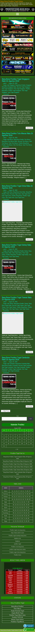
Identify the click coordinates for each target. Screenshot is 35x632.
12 (13, 438)
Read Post (29, 128)
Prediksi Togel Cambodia (14, 369)
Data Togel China (26, 194)
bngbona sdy (17, 538)
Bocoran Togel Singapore (23, 87)
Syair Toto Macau (27, 145)
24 (4, 443)
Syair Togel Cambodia (13, 371)
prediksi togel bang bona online (18, 549)
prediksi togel (17, 544)
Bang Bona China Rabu (19, 192)
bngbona (17, 541)
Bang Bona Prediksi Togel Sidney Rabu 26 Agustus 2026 (16, 246)
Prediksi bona (17, 555)
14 (22, 438)
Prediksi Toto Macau (7, 145)
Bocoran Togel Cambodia (25, 365)
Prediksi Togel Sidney (22, 254)
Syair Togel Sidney (14, 256)
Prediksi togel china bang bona (17, 552)
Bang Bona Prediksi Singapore (23, 85)
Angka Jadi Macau (8, 139)
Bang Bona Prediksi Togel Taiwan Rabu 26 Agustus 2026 (17, 298)
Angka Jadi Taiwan (8, 303)
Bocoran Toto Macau (23, 141)
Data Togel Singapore (7, 88)
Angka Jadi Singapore (9, 85)
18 (8, 441)
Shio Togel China (10, 197)
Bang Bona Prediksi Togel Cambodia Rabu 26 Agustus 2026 (15, 358)
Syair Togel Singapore (13, 92)
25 (8, 443)
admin (4, 83)
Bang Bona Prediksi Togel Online (11, 1)
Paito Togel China (6, 195)
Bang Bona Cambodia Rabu (22, 363)
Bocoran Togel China (15, 194)
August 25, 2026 (13, 83)
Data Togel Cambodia (7, 367)
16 (31, 438)
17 (4, 441)
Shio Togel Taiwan (14, 309)
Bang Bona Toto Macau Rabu (9, 141)
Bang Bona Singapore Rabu (9, 87)
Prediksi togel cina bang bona (17, 530)
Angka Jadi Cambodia (9, 363)
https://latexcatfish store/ (17, 532)
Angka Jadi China (7, 192)
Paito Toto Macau (13, 143)
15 (26, 438)
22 (26, 441)
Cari (18, 416)
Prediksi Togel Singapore (14, 90)
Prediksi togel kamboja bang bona (17, 535)
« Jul (17, 449)
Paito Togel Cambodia (19, 367)
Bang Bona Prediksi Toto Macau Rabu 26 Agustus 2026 (17, 134)
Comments (6, 94)
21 (22, 441)
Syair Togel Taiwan (24, 309)
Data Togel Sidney (17, 253)
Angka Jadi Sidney (8, 251)
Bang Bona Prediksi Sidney (21, 251)
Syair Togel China (19, 197)
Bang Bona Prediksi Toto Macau (22, 139)
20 (17, 441)
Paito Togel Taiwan (11, 307)
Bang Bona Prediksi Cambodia (10, 365)
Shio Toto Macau (17, 145)
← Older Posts (5, 411)
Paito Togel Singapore (19, 88)
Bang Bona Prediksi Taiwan (21, 303)
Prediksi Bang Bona (24, 143)
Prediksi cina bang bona (17, 546)
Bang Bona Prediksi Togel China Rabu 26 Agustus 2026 (17, 187)
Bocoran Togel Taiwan (18, 305)
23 (31, 441)
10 (4, 438)
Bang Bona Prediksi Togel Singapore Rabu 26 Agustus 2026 (15, 80)
